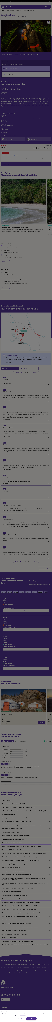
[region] (26, 1016)
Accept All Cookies (31, 1018)
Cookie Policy (22, 1015)
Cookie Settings (20, 1018)
